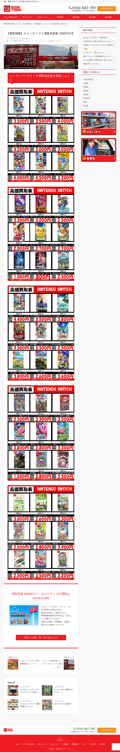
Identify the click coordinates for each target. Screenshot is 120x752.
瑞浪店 (85, 91)
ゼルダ (26, 41)
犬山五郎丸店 (25, 38)
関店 (85, 102)
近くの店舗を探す (11, 17)
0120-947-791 (85, 728)
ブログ (84, 744)
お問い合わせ (106, 8)
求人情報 (92, 17)
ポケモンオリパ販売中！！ (64, 704)
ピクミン (45, 41)
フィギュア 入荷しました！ (94, 52)
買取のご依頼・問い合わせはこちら (41, 637)
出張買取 (60, 17)
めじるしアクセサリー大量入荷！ (95, 37)
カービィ (32, 41)
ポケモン (59, 41)
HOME (17, 744)
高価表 (15, 41)
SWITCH (21, 41)
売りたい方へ (43, 17)
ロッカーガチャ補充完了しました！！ (64, 690)
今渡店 (85, 83)
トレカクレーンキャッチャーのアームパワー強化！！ (30, 690)
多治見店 (86, 98)
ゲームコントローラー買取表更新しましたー (30, 705)
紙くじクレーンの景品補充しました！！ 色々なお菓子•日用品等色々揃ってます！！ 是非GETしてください (99, 60)
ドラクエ (38, 41)
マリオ (10, 41)
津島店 (85, 87)
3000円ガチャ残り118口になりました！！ (99, 41)
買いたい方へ (28, 17)
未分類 (85, 106)
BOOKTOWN (10, 24)
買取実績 (76, 17)
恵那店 (85, 94)
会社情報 (108, 17)
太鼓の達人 (51, 41)
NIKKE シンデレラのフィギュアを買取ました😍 (99, 47)
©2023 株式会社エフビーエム (60, 749)
